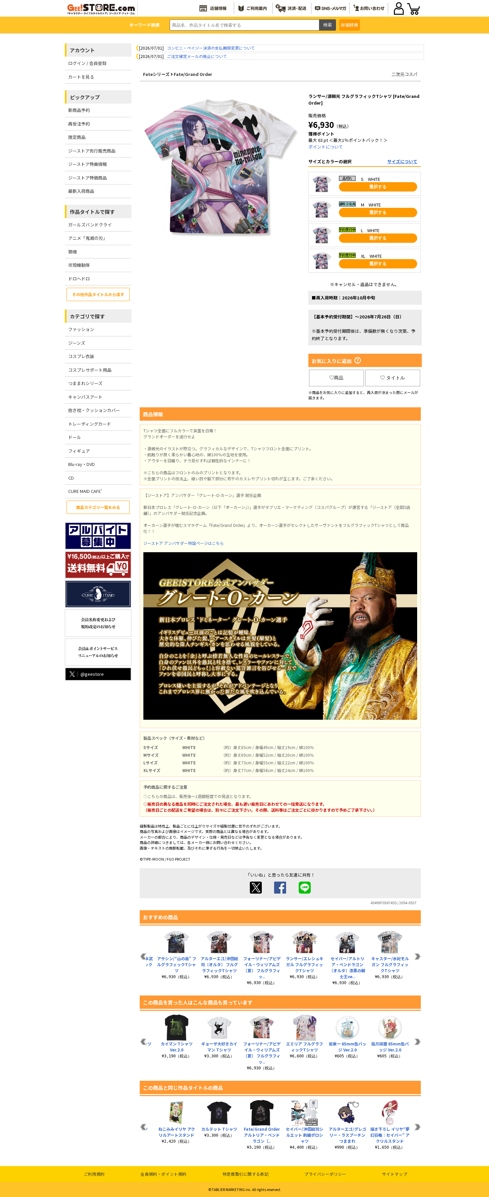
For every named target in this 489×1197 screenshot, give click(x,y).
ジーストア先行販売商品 (91, 151)
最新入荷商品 (81, 191)
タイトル (395, 377)
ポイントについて (325, 147)
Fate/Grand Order (193, 74)
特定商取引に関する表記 (246, 1174)
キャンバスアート (85, 397)
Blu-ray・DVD (81, 464)
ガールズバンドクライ (90, 224)
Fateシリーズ (156, 74)
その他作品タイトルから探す (98, 294)
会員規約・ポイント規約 (163, 1174)
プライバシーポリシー (325, 1174)
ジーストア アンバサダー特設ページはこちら (183, 543)
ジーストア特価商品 (87, 178)
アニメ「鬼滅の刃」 (87, 238)
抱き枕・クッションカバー (94, 410)
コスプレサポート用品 (89, 370)
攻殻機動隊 (79, 265)
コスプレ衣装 (81, 356)
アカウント (82, 50)
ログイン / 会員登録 (87, 63)
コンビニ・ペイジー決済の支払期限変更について (211, 48)
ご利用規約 (94, 1174)
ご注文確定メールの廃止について (197, 56)
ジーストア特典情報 (87, 164)
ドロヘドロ (79, 278)
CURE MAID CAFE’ (85, 491)
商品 (338, 377)
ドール (74, 437)
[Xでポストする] (256, 892)
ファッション (81, 329)
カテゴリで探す (87, 316)
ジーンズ (76, 343)
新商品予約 (79, 110)
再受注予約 (79, 124)
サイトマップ (395, 1174)
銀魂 (72, 251)
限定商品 (76, 137)
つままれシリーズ (85, 383)
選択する (378, 186)
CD (71, 478)
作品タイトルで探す (92, 211)
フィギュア (79, 451)
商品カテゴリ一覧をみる (98, 507)
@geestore (92, 674)
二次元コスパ (404, 74)
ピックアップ (85, 97)
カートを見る (81, 77)
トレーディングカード (89, 424)
